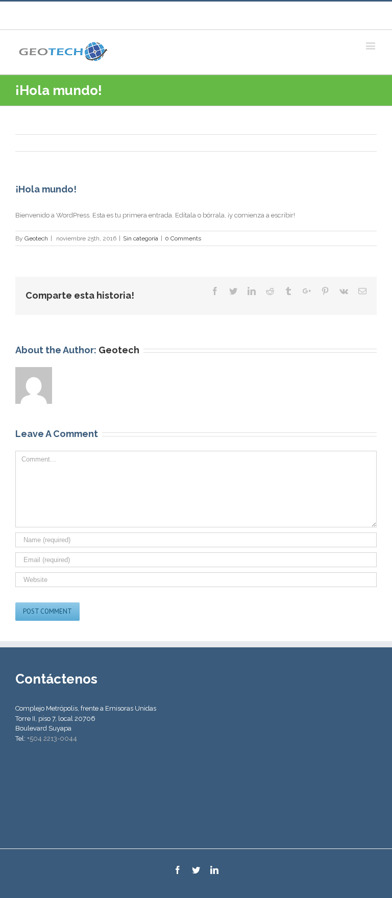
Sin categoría (140, 238)
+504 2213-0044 (52, 738)
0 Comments (183, 238)
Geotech (36, 238)
